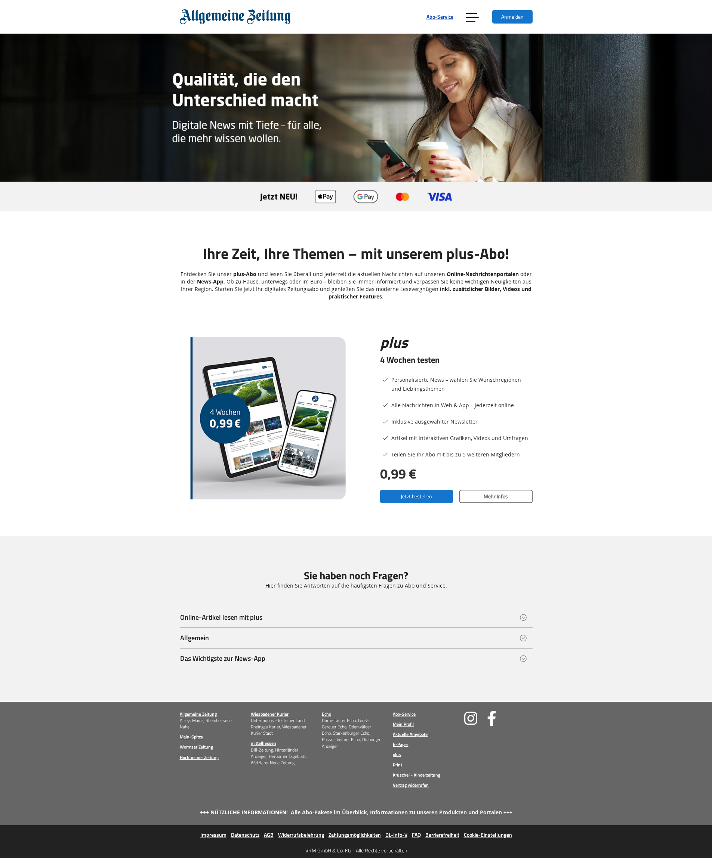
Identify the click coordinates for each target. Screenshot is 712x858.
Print (397, 765)
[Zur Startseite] (235, 16)
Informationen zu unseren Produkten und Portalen (436, 812)
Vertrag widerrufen (411, 785)
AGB (269, 835)
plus (397, 754)
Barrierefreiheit (442, 835)
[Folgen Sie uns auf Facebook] (498, 718)
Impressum (213, 835)
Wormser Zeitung (196, 747)
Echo (326, 714)
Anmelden (512, 17)
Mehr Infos (496, 496)
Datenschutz (245, 835)
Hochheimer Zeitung (199, 757)
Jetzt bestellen (416, 496)
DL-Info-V (396, 835)
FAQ (416, 835)
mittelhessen (263, 743)
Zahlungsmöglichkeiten (355, 835)
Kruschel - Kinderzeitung (416, 775)
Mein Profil (403, 724)
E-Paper (400, 744)
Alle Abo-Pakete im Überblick (329, 812)
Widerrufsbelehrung (301, 835)
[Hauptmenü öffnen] (472, 16)
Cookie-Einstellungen (488, 835)
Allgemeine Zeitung (198, 714)
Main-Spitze (191, 737)
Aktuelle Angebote (410, 734)
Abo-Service (439, 17)
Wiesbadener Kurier (270, 714)
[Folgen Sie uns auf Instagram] (475, 718)
